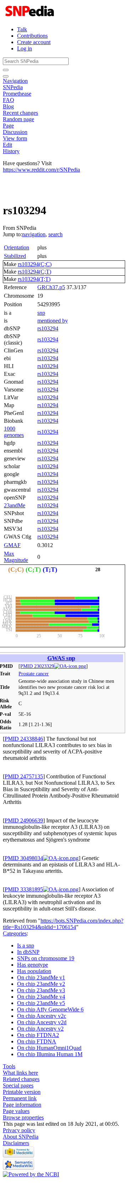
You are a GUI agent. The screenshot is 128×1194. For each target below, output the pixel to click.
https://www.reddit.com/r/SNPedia (41, 170)
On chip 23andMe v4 (41, 997)
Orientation (16, 247)
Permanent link (20, 1098)
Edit (7, 145)
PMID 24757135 (24, 776)
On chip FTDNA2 (38, 1035)
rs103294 (47, 328)
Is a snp (25, 945)
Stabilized (15, 256)
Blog (8, 106)
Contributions (32, 36)
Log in (24, 48)
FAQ (8, 100)
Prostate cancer (33, 673)
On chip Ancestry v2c (41, 1016)
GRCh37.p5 (51, 287)
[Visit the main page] (30, 17)
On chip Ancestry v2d (41, 1022)
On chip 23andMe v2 (41, 984)
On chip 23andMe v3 (41, 990)
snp (41, 313)
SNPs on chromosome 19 (45, 958)
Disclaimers (16, 1143)
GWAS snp (61, 658)
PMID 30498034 (24, 858)
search (55, 234)
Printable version (22, 1092)
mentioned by (52, 321)
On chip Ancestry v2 (40, 1029)
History (11, 151)
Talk (22, 29)
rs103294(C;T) (34, 272)
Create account (33, 42)
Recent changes (20, 113)
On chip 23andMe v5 (41, 1003)
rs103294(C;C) (35, 264)
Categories (15, 933)
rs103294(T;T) (34, 279)
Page (8, 126)
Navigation (15, 81)
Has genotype (32, 965)
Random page (18, 119)
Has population (34, 971)
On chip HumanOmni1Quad (49, 1048)
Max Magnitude (16, 557)
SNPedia (13, 87)
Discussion (15, 132)
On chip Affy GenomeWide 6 (50, 1009)
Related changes (21, 1079)
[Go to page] (6, 70)
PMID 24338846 (24, 739)
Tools (9, 1066)
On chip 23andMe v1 (41, 977)
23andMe (14, 505)
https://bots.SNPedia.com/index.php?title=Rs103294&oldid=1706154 (63, 924)
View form (15, 138)
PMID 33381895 (24, 889)
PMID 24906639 (24, 820)
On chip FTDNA (36, 1041)
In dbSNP (28, 952)
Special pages (18, 1085)
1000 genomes (14, 432)
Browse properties (23, 1117)
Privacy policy (19, 1130)
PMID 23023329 (37, 666)
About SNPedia (20, 1137)
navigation (34, 234)
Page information (22, 1105)
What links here (20, 1073)
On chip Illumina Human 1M (49, 1054)
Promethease (17, 94)
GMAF (12, 545)
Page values (16, 1111)
